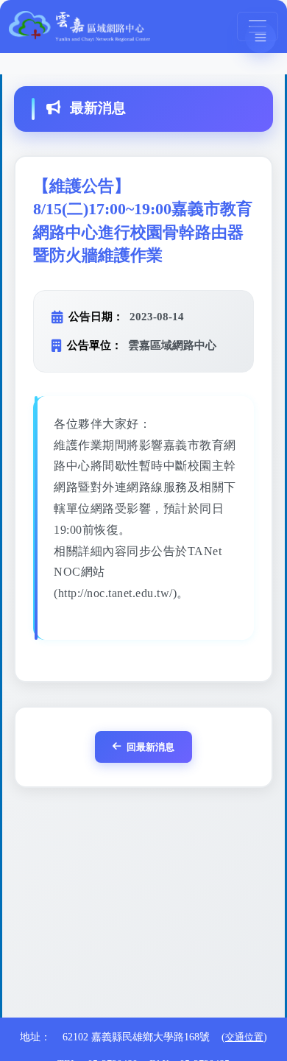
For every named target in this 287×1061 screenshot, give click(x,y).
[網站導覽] (260, 37)
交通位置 (244, 1037)
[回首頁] (79, 26)
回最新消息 (150, 746)
